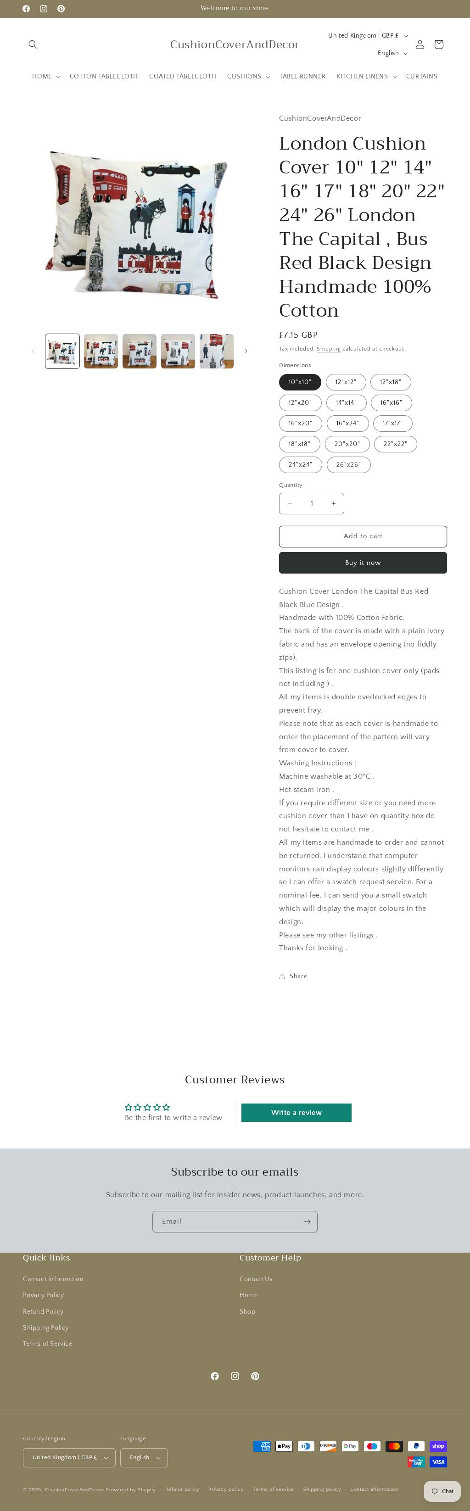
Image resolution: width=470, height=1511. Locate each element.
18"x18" (300, 444)
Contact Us (256, 1279)
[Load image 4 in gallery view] (178, 351)
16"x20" (301, 423)
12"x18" (391, 382)
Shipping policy (322, 1489)
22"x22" (396, 444)
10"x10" (300, 382)
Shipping (329, 349)
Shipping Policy (46, 1328)
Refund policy (182, 1489)
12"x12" (346, 382)
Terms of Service (48, 1344)
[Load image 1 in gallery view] (62, 351)
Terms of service (273, 1489)
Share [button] (298, 976)
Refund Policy (43, 1312)
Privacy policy (226, 1489)
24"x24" (301, 464)
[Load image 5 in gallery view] (217, 351)
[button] (33, 44)
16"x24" (347, 423)
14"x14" (346, 403)
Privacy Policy (43, 1295)
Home (248, 1295)
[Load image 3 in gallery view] (140, 351)
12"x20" (300, 403)
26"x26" (348, 464)
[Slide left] (33, 351)
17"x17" (393, 423)
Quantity (290, 485)
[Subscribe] (307, 1221)
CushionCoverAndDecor (75, 1490)
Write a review (296, 1113)
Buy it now (363, 563)
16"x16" (391, 403)
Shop (247, 1312)
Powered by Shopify (131, 1490)
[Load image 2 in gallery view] (101, 351)
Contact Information (53, 1279)
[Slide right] (246, 351)
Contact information (374, 1489)
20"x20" (347, 444)
